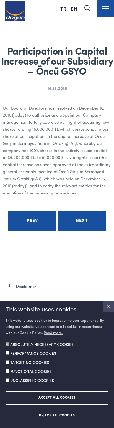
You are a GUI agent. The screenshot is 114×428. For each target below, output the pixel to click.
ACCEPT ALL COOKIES (57, 397)
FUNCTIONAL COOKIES (30, 372)
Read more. (53, 333)
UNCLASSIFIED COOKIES (32, 381)
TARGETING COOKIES (29, 363)
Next (81, 221)
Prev (32, 221)
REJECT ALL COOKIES (57, 415)
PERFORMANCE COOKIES (33, 354)
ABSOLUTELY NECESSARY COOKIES (42, 345)
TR (64, 8)
